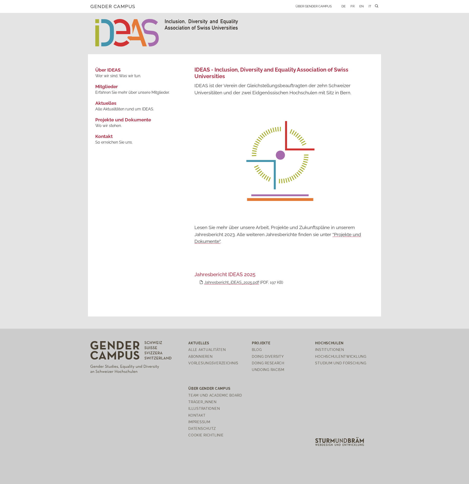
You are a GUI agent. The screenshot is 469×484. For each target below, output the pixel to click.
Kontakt (104, 136)
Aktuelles (105, 103)
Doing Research (268, 363)
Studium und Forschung (340, 363)
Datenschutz (202, 428)
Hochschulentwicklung (340, 356)
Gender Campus (113, 6)
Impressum (199, 422)
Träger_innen (202, 402)
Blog (257, 349)
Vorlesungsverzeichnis (213, 363)
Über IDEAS (108, 70)
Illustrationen (204, 408)
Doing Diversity (268, 356)
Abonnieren (200, 356)
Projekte (261, 343)
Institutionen (329, 349)
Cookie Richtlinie (206, 435)
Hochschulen (329, 343)
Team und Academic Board (215, 395)
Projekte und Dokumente (123, 119)
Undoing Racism (268, 370)
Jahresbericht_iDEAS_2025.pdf (231, 282)
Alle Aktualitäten (207, 349)
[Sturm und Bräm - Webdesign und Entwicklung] (339, 441)
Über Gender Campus (314, 6)
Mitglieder (106, 86)
